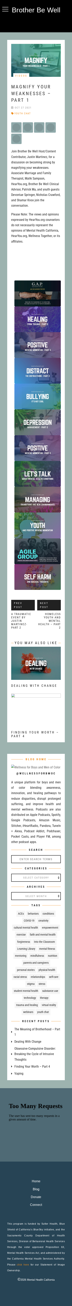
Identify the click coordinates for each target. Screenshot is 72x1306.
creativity (43, 920)
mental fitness (47, 948)
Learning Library (26, 948)
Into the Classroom (44, 941)
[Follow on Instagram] (36, 23)
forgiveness (23, 941)
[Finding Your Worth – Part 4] (36, 724)
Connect (36, 1204)
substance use (50, 990)
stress (42, 983)
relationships (38, 976)
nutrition (52, 955)
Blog (36, 1189)
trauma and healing (27, 1005)
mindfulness (37, 955)
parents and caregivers (36, 962)
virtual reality (49, 1005)
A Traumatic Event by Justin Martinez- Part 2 (21, 620)
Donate (36, 1197)
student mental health (26, 990)
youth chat (22, 113)
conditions (48, 913)
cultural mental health (26, 927)
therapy (44, 997)
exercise (21, 934)
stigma (31, 983)
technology (30, 997)
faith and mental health (43, 934)
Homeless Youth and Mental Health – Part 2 (49, 620)
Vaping (18, 1073)
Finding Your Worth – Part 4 (32, 1066)
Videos (21, 75)
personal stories (26, 969)
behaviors (33, 913)
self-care (53, 976)
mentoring (20, 955)
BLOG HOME (36, 759)
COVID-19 (29, 920)
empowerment (50, 927)
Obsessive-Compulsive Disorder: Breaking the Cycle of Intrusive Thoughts (35, 1054)
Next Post (44, 605)
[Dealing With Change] (36, 677)
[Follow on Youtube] (44, 23)
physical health (47, 969)
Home (36, 1181)
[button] (5, 9)
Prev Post (18, 605)
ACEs (21, 913)
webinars (28, 1012)
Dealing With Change (34, 686)
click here (23, 1264)
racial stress (20, 976)
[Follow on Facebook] (28, 23)
